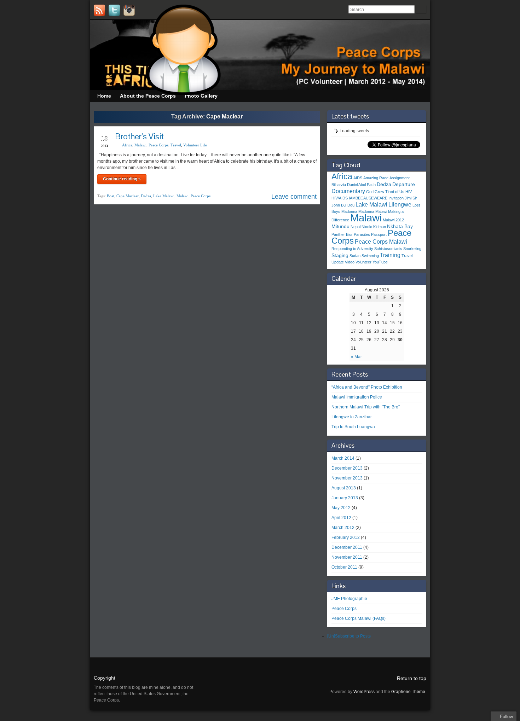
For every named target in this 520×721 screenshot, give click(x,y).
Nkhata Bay (400, 226)
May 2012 (341, 507)
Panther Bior (342, 234)
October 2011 (344, 567)
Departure (403, 184)
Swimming (370, 256)
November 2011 (346, 557)
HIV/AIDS (339, 198)
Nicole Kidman (374, 227)
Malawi (140, 145)
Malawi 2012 (393, 220)
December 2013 (347, 468)
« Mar (356, 356)
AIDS (357, 178)
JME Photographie (349, 598)
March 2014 (342, 458)
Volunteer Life (195, 145)
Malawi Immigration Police (356, 397)
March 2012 (342, 527)
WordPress (364, 691)
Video (349, 262)
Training (390, 255)
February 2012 (345, 537)
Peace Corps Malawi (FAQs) (358, 618)
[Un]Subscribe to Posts (349, 636)
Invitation (396, 198)
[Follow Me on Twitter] (114, 10)
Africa (127, 145)
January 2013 (344, 497)
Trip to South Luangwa (353, 426)
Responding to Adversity (352, 248)
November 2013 (347, 478)
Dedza (146, 196)
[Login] (144, 10)
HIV (408, 192)
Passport (379, 234)
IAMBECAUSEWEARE (368, 198)
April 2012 (341, 517)
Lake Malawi (163, 196)
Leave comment (294, 196)
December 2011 (346, 547)
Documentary (348, 191)
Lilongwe (399, 204)
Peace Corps (158, 145)
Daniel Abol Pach (361, 184)
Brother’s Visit (139, 136)
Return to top (411, 678)
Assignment (399, 178)
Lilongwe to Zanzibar (351, 416)
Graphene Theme (408, 691)
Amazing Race (375, 178)
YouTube (380, 262)
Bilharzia (338, 184)
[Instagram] (129, 10)
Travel (176, 145)
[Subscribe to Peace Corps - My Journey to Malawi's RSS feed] (99, 10)
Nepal (355, 227)
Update (337, 262)
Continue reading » (122, 178)
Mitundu (340, 226)
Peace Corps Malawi (381, 241)
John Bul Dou (342, 205)
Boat (110, 196)
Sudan (354, 256)
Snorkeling (412, 248)
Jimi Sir (411, 198)
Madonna (349, 211)
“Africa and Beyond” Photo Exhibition (366, 387)
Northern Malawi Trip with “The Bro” (365, 407)
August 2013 (343, 487)
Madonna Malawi (372, 211)
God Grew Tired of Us (385, 192)
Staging (339, 255)
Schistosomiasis (388, 248)
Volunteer (363, 262)
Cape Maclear (127, 196)
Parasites (362, 234)
